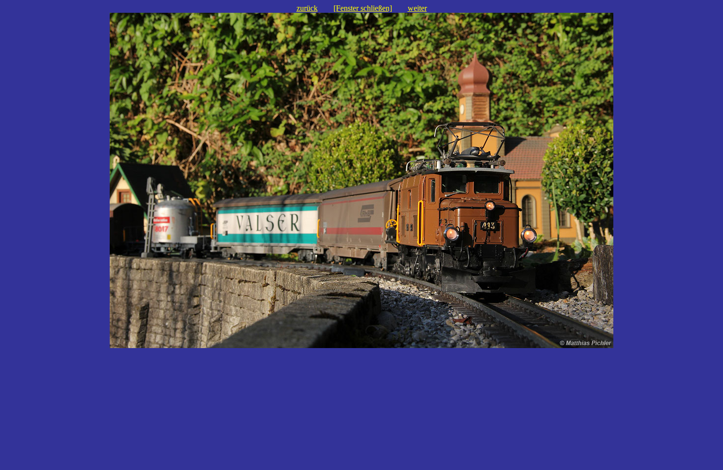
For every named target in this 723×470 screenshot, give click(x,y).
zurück (307, 8)
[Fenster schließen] (362, 8)
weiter (417, 8)
